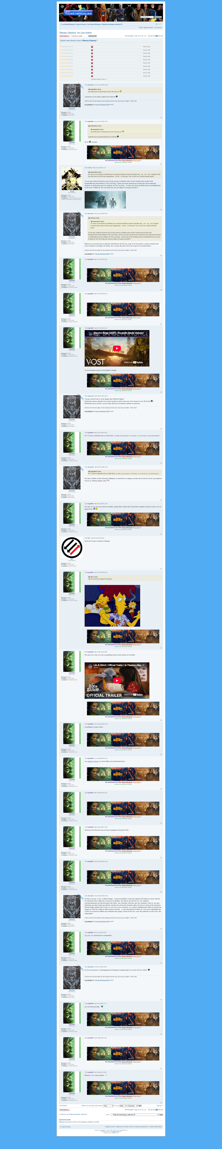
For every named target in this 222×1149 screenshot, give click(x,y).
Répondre (62, 35)
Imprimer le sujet (156, 24)
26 (161, 36)
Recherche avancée (156, 18)
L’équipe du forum (110, 1126)
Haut (161, 117)
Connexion (159, 27)
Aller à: (108, 1114)
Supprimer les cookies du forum (125, 1126)
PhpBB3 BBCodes (116, 1131)
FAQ (142, 27)
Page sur (138, 36)
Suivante (159, 1105)
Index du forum (81, 24)
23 (154, 36)
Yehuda (90, 167)
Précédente (63, 1105)
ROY (89, 538)
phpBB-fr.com (115, 1132)
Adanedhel (91, 85)
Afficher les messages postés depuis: (92, 1105)
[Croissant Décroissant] (134, 1105)
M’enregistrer (149, 27)
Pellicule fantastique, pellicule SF (112, 24)
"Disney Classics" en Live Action (75, 32)
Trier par (116, 1105)
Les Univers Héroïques (94, 24)
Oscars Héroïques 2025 (102, 104)
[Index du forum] (61, 5)
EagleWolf (90, 121)
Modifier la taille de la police (160, 24)
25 (159, 36)
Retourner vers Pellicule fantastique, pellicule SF (73, 1114)
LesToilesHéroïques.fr (69, 24)
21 (149, 36)
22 (151, 36)
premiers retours (93, 761)
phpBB (103, 1130)
